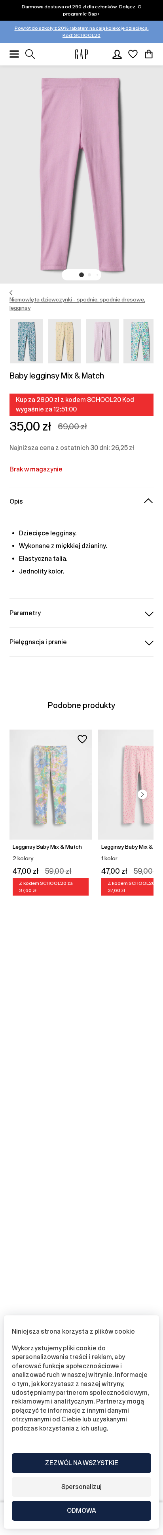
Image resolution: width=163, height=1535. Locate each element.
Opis (16, 501)
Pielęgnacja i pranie (38, 642)
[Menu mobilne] (14, 54)
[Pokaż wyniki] (30, 54)
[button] (81, 274)
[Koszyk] (149, 54)
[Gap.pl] (81, 54)
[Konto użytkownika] (117, 54)
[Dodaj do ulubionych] (82, 739)
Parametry (25, 613)
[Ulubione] (133, 54)
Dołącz (127, 7)
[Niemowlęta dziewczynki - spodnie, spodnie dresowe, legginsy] (11, 292)
